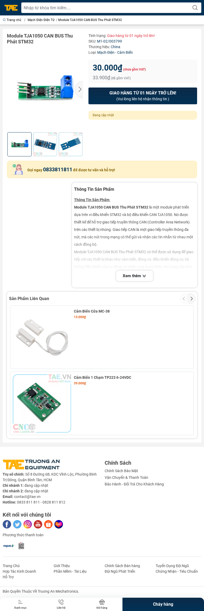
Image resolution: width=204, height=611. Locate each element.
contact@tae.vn (27, 496)
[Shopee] (48, 524)
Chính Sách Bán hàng (122, 566)
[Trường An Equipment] (11, 8)
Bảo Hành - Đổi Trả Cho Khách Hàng (134, 484)
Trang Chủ (11, 566)
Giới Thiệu (62, 566)
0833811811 (57, 169)
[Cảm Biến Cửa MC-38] (41, 337)
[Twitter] (17, 524)
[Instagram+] (27, 524)
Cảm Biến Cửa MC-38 (92, 311)
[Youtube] (38, 524)
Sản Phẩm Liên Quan (29, 298)
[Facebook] (7, 524)
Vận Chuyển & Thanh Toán (126, 477)
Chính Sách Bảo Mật (121, 471)
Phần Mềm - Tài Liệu (70, 571)
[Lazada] (58, 524)
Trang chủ (14, 20)
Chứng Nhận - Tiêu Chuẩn (177, 571)
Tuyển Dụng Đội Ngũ (172, 566)
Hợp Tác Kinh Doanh (19, 571)
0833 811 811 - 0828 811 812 (41, 502)
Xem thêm (132, 275)
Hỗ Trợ (8, 577)
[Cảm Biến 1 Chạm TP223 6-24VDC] (41, 403)
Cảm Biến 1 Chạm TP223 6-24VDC (102, 377)
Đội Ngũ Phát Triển (120, 571)
